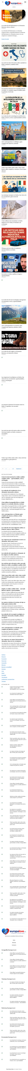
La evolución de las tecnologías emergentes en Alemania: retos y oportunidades (14, 300)
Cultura (3, 654)
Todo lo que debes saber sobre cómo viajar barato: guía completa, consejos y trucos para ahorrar (14, 169)
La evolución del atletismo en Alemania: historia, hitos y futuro (17, 790)
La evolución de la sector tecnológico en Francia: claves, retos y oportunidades (18, 1054)
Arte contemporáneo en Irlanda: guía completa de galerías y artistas (12, 628)
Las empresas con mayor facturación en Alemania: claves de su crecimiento (13, 640)
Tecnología (4, 677)
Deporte (4, 657)
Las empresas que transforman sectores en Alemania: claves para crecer (13, 540)
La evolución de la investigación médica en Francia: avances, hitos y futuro (13, 528)
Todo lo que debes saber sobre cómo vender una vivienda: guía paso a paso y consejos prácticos (14, 576)
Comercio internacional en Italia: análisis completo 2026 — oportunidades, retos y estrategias (13, 478)
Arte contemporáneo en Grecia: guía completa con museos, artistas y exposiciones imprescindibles (17, 817)
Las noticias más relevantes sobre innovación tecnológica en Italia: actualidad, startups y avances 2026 (17, 875)
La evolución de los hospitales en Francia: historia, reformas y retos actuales (17, 836)
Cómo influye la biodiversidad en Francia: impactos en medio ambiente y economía (18, 785)
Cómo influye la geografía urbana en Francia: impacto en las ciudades (17, 973)
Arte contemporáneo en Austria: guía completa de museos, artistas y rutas (12, 326)
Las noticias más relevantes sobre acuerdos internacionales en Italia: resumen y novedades (13, 432)
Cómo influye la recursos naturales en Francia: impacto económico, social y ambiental (18, 862)
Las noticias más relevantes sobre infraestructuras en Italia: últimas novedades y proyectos (17, 778)
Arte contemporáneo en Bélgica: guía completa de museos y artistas (12, 142)
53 (13, 468)
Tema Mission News (10, 1069)
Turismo (4, 681)
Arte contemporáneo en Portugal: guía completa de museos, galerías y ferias (18, 887)
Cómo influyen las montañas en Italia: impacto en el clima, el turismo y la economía (12, 222)
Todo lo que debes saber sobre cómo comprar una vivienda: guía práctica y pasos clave (18, 823)
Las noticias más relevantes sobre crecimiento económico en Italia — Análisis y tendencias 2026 (17, 907)
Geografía (4, 663)
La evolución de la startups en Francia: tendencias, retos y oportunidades (18, 1040)
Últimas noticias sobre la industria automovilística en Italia (11, 249)
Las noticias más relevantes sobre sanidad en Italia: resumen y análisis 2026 (14, 63)
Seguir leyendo (5, 39)
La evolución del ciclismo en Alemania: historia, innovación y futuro (18, 848)
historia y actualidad (6, 667)
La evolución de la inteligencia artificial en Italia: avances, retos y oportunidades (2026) (14, 116)
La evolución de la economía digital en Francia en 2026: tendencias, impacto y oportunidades (18, 1048)
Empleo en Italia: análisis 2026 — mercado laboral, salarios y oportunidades (13, 589)
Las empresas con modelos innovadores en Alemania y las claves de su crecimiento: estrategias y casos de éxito (18, 811)
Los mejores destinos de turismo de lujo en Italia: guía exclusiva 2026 (13, 603)
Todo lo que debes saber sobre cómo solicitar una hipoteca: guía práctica (14, 458)
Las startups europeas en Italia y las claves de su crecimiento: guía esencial (14, 195)
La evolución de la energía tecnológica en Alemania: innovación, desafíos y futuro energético (13, 615)
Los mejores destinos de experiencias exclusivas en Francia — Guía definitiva (18, 1002)
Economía (4, 659)
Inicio (14, 940)
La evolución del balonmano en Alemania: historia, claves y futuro (13, 26)
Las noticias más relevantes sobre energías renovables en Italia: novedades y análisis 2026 (17, 830)
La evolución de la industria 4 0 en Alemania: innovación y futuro (11, 491)
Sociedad (4, 675)
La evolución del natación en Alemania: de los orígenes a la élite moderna (13, 554)
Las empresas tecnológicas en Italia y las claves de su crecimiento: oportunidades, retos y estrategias (13, 378)
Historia (4, 665)
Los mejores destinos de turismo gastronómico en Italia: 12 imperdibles (18, 842)
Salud (3, 673)
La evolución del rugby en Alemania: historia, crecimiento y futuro (12, 352)
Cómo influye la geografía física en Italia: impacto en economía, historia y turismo (13, 503)
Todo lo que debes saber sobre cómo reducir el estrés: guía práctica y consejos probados (17, 894)
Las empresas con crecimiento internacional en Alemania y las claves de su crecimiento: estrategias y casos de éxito (18, 901)
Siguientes (18, 468)
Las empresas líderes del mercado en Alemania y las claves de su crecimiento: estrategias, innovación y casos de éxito (18, 856)
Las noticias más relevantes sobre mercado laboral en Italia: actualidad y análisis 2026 (14, 564)
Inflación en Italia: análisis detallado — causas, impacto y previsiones (18, 797)
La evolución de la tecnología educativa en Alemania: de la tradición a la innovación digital (18, 868)
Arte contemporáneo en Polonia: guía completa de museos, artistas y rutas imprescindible (12, 515)
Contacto (14, 945)
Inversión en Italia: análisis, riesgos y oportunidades (12, 274)
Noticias (4, 669)
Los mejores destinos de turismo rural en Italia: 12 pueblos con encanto (13, 405)
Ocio (3, 671)
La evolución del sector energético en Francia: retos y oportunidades (18, 1060)
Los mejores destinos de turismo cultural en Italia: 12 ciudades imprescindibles (17, 913)
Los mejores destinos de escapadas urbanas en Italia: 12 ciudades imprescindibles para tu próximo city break (13, 90)
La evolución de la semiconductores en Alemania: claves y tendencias (18, 919)
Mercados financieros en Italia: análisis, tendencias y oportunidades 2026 (17, 881)
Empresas (4, 661)
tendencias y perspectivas (8, 679)
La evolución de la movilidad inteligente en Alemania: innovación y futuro (18, 804)
